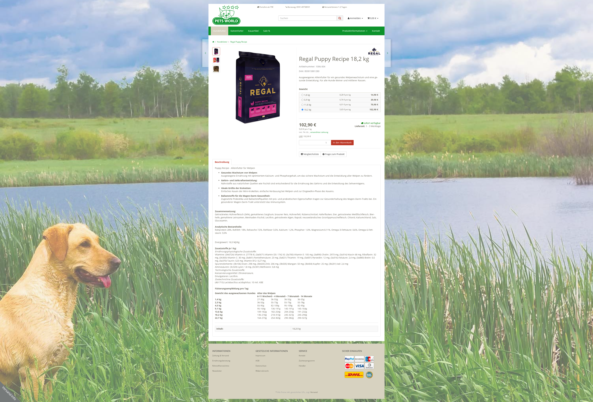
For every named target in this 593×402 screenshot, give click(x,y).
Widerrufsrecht (262, 371)
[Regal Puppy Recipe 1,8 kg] (388, 53)
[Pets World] (231, 15)
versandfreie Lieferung (319, 132)
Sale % (266, 30)
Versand (314, 392)
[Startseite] (213, 41)
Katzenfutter (237, 30)
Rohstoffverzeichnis (220, 365)
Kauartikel (253, 30)
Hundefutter (219, 30)
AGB (257, 360)
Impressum (260, 355)
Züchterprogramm (307, 360)
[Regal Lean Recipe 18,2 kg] (205, 53)
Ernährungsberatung (221, 360)
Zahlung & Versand (220, 355)
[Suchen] (340, 18)
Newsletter (217, 371)
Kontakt (376, 30)
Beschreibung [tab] (222, 162)
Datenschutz (261, 365)
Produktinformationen (354, 30)
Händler (302, 365)
